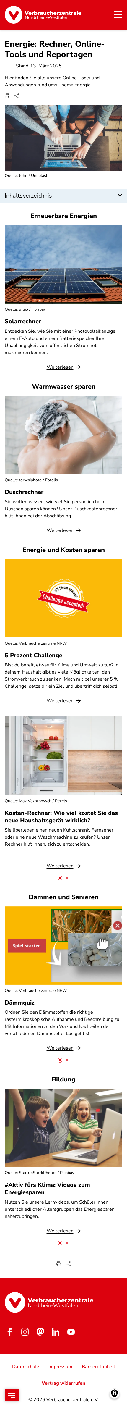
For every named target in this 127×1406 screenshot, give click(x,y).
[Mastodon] (40, 1331)
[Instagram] (24, 1331)
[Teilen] (16, 95)
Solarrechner (23, 321)
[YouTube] (71, 1331)
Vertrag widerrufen (63, 1383)
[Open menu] (12, 1395)
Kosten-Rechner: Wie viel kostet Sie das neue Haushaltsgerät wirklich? (61, 816)
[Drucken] (7, 95)
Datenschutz (25, 1366)
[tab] (60, 878)
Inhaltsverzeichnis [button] (28, 196)
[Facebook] (9, 1331)
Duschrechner (24, 492)
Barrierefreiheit (98, 1366)
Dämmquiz (20, 1003)
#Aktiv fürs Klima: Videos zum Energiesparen (47, 1188)
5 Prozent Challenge (33, 655)
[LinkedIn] (55, 1331)
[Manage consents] (114, 1393)
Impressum (60, 1366)
